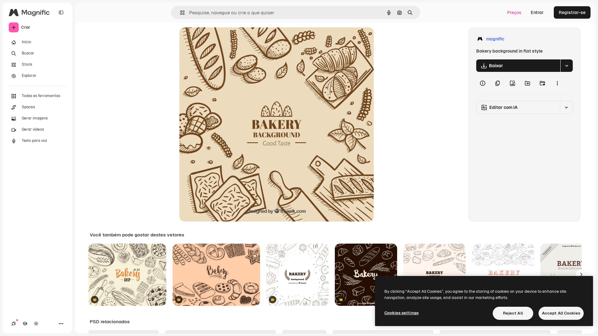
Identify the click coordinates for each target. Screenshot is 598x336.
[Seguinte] (581, 275)
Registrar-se (572, 12)
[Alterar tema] (36, 324)
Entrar (537, 12)
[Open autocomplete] (179, 12)
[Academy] (25, 324)
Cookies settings (401, 312)
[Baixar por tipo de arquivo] (566, 65)
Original (219, 39)
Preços (514, 12)
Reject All (513, 313)
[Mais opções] (557, 83)
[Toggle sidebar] (61, 12)
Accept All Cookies (561, 313)
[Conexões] (14, 324)
